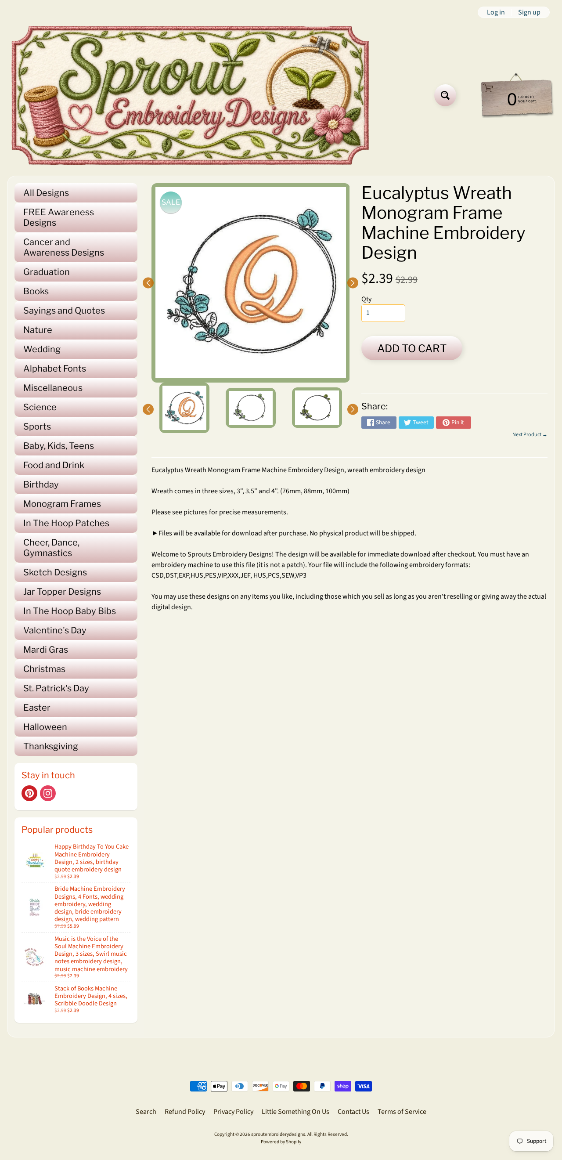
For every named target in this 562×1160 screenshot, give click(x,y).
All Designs (46, 193)
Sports (37, 426)
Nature (37, 330)
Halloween (45, 727)
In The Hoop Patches (66, 523)
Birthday (41, 484)
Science (40, 407)
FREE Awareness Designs (58, 217)
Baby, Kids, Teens (58, 446)
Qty (366, 299)
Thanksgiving (50, 746)
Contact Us (353, 1112)
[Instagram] (48, 793)
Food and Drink (53, 465)
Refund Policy (185, 1112)
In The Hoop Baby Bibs (69, 611)
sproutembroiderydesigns (278, 1134)
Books (36, 291)
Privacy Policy (233, 1112)
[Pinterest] (29, 793)
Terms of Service (402, 1112)
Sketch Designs (55, 572)
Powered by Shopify (281, 1141)
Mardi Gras (45, 649)
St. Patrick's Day (56, 688)
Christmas (44, 669)
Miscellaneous (53, 388)
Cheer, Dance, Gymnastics (51, 547)
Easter (36, 707)
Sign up (529, 12)
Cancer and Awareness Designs (63, 247)
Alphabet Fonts (54, 368)
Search (146, 1112)
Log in (496, 12)
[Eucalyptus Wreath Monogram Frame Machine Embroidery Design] (184, 408)
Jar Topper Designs (62, 591)
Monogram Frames (62, 504)
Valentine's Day (54, 630)
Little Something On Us (295, 1112)
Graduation (46, 272)
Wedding (42, 349)
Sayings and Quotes (64, 310)
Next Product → (530, 434)
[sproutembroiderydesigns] (190, 95)
